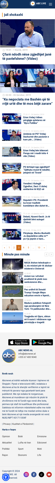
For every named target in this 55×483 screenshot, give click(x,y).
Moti (39, 449)
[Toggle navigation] (50, 4)
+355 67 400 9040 (27, 357)
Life (39, 455)
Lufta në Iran (24, 442)
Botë (20, 436)
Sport (20, 449)
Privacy (7, 424)
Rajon (5, 455)
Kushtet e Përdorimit (22, 424)
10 (39, 247)
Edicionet (42, 442)
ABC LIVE (41, 3)
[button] (6, 477)
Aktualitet (7, 442)
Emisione (42, 436)
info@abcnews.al (27, 354)
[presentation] (47, 255)
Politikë (6, 449)
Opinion (6, 436)
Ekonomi (22, 455)
